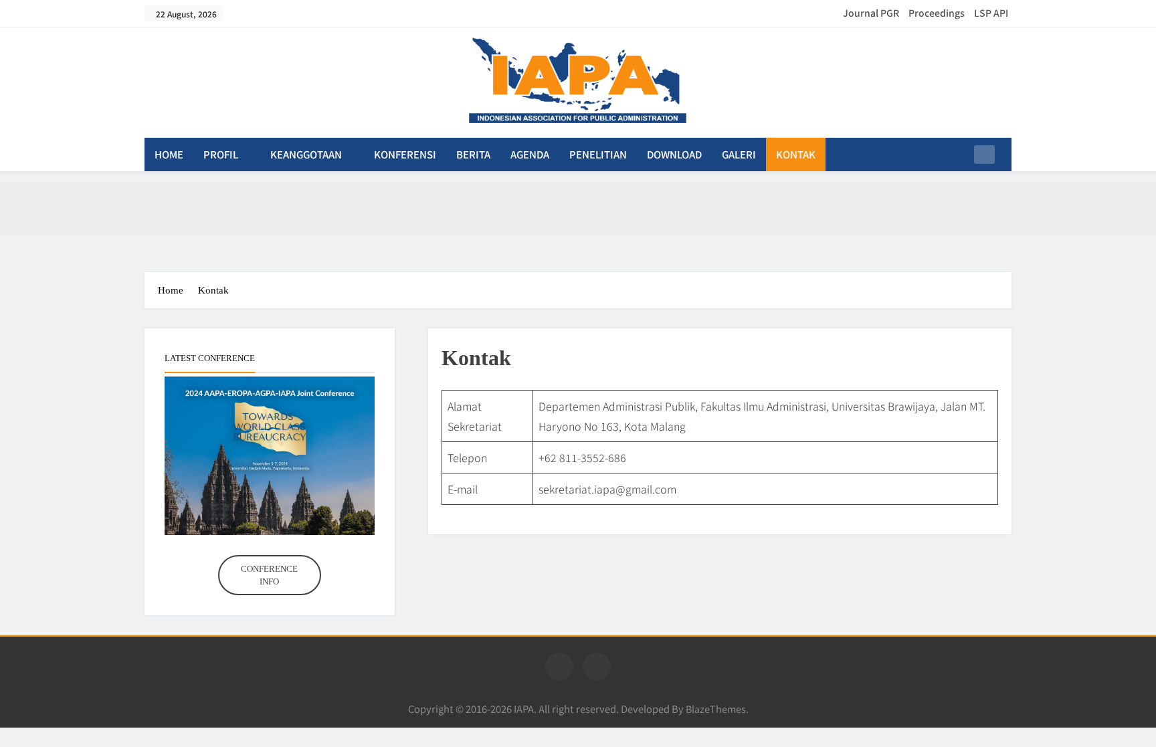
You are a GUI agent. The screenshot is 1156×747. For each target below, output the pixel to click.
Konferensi (405, 154)
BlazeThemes (716, 709)
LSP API (991, 12)
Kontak (795, 154)
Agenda (529, 154)
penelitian (598, 154)
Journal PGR (871, 12)
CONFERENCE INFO (269, 575)
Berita (473, 154)
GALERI (739, 154)
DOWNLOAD (674, 154)
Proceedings (936, 12)
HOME (169, 154)
